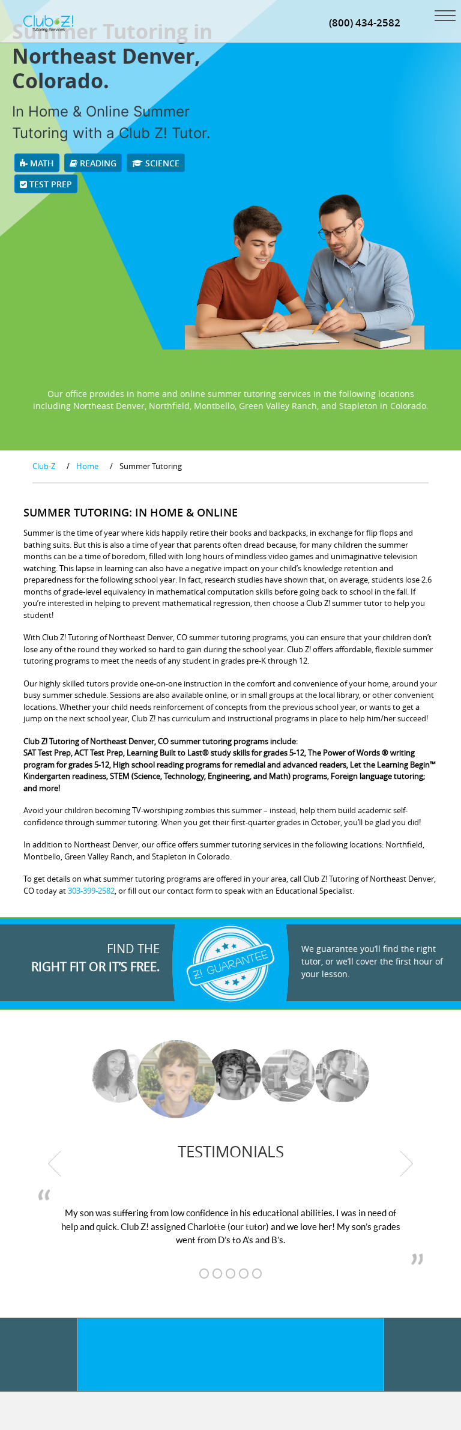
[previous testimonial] (54, 1164)
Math (41, 163)
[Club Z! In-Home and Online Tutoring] (48, 22)
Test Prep (49, 184)
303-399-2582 (91, 890)
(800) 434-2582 (364, 22)
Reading (96, 163)
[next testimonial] (407, 1164)
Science (161, 163)
